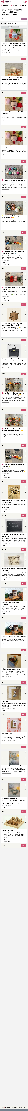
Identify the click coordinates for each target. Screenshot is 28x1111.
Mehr (23, 59)
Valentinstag (22, 1107)
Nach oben (15, 850)
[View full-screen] (25, 30)
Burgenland (14, 1107)
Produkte (7, 1107)
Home (2, 1107)
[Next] (25, 35)
